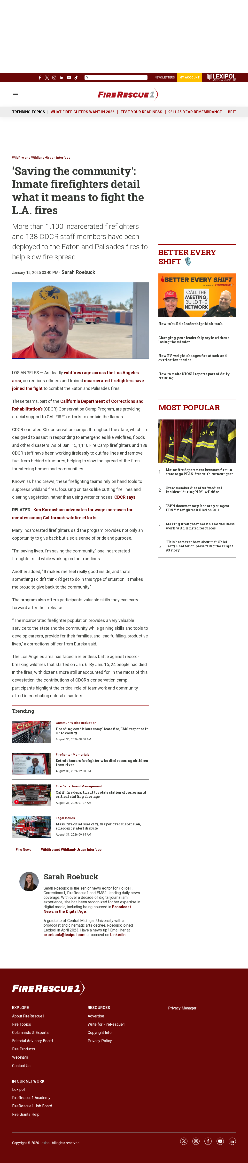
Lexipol (45, 1143)
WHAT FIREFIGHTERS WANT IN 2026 (83, 112)
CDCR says (124, 497)
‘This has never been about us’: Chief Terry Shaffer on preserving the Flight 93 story (199, 546)
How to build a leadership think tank (190, 324)
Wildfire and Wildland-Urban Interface (41, 157)
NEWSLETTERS (165, 77)
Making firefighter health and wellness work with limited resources (200, 526)
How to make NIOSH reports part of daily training (194, 376)
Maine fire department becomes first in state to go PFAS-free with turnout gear (199, 472)
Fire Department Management (79, 786)
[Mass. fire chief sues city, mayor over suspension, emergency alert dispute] (31, 827)
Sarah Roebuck (78, 272)
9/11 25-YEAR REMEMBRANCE (195, 112)
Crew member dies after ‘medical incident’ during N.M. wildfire (194, 490)
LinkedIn (117, 934)
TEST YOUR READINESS (141, 112)
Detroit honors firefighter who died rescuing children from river (102, 762)
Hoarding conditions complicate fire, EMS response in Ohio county (102, 731)
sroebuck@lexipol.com (64, 934)
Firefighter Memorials (72, 754)
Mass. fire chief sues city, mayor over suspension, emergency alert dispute (98, 826)
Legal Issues (65, 818)
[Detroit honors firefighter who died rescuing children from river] (31, 764)
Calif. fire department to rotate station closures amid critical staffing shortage (101, 794)
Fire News (23, 850)
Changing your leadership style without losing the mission (193, 340)
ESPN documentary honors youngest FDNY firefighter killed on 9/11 (197, 508)
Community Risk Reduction (76, 723)
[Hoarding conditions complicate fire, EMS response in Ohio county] (31, 732)
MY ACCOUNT (189, 77)
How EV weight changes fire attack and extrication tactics (192, 358)
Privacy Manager (182, 1008)
